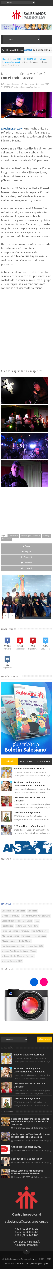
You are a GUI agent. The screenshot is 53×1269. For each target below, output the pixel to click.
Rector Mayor (25, 941)
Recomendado (43, 761)
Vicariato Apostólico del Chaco (15, 951)
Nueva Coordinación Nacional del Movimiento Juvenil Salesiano (27, 1172)
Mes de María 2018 (40, 931)
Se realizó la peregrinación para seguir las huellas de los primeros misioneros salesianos (30, 1122)
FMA (37, 921)
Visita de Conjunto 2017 (12, 961)
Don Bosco (32, 911)
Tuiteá (27, 546)
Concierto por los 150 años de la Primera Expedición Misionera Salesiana (30, 1135)
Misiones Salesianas (10, 936)
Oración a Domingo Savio (27, 812)
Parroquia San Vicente (12, 62)
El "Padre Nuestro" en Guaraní (29, 826)
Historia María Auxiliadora (27, 926)
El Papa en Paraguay (10, 916)
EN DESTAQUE (30, 59)
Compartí (27, 552)
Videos (33, 951)
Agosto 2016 (15, 59)
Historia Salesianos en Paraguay (15, 931)
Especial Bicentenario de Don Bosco (17, 921)
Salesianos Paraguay (29, 1259)
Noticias (42, 59)
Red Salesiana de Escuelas (13, 946)
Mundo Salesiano (9, 941)
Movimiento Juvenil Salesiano (33, 936)
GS (46, 1263)
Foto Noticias (7, 926)
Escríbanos (45, 1039)
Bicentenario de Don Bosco (13, 911)
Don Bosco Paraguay (25, 1263)
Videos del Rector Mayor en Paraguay (18, 956)
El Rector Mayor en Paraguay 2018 (36, 916)
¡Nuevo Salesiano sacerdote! (29, 768)
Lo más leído (9, 761)
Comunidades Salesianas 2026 (36, 50)
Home (5, 59)
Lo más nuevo (26, 761)
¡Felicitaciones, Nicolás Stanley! (26, 1159)
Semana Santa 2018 (34, 946)
